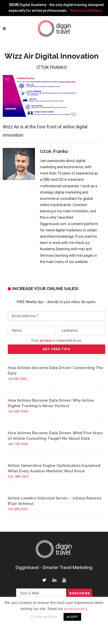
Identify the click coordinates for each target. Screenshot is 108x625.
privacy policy (75, 608)
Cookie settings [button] (44, 616)
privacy (46, 340)
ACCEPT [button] (72, 617)
